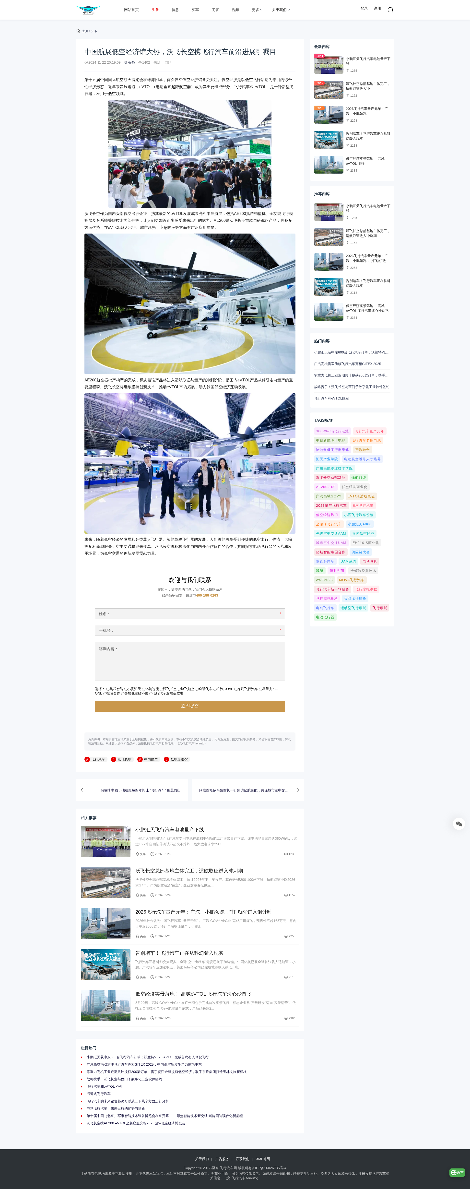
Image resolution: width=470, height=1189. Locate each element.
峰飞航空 (188, 689)
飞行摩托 (380, 608)
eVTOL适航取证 (361, 496)
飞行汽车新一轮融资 (332, 589)
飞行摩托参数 (366, 589)
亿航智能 (152, 689)
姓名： (105, 614)
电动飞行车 (325, 608)
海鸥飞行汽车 (247, 689)
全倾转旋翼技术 (363, 571)
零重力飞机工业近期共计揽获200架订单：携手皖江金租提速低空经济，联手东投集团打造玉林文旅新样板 (167, 1072)
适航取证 (359, 478)
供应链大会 (361, 552)
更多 (255, 10)
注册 (377, 8)
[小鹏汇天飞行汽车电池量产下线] (105, 841)
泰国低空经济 (363, 533)
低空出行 (131, 214)
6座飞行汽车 (363, 505)
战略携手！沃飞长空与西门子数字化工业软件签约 (124, 1079)
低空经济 (190, 80)
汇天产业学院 (327, 459)
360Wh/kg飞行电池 (332, 431)
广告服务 (222, 1159)
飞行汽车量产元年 (369, 431)
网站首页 (131, 10)
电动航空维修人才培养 (362, 459)
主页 (85, 31)
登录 (364, 8)
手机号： (107, 630)
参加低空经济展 (136, 693)
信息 (175, 10)
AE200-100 (326, 487)
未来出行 (190, 220)
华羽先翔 (336, 571)
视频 (235, 10)
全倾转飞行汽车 (329, 524)
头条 (155, 10)
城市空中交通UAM (331, 543)
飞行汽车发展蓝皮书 (168, 693)
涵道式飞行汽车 (99, 1094)
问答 (215, 10)
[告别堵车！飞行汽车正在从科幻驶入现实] (105, 964)
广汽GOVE (225, 689)
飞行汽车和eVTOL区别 (104, 1086)
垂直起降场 (325, 561)
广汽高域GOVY (328, 496)
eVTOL (145, 87)
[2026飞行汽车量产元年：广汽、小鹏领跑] (328, 115)
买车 (195, 10)
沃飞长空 (92, 214)
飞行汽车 (242, 87)
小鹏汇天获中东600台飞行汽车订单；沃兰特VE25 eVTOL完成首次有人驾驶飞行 (148, 1057)
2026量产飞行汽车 (331, 505)
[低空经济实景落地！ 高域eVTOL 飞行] (328, 165)
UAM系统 (348, 561)
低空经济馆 (179, 759)
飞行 (257, 80)
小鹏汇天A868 (360, 524)
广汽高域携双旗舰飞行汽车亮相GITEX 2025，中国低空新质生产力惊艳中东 (144, 1064)
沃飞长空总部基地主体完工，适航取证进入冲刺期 (189, 870)
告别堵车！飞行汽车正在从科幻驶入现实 (179, 953)
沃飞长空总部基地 (330, 478)
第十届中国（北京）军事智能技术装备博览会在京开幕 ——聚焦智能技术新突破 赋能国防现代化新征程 (165, 1116)
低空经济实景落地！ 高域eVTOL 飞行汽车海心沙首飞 (193, 994)
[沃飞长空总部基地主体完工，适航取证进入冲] (328, 90)
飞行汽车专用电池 (366, 440)
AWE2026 (324, 580)
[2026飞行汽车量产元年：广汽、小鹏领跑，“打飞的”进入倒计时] (105, 923)
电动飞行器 (325, 617)
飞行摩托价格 (327, 598)
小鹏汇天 (134, 689)
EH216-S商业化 (365, 543)
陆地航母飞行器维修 (332, 450)
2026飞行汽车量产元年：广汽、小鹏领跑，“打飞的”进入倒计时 (203, 912)
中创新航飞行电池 (330, 440)
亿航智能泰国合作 (330, 552)
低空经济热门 (327, 515)
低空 (225, 80)
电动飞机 (370, 561)
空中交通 (123, 546)
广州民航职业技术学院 (334, 468)
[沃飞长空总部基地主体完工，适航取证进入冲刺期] (105, 882)
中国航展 (151, 759)
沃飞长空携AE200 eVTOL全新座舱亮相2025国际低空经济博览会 (136, 1123)
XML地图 (263, 1159)
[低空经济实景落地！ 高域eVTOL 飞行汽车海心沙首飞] (105, 1005)
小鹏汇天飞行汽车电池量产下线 (169, 829)
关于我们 (279, 10)
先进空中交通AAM (331, 533)
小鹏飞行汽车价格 (359, 515)
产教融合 (362, 450)
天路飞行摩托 (355, 598)
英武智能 (116, 689)
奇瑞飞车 (205, 689)
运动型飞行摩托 (353, 608)
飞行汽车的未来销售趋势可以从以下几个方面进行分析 (128, 1101)
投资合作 (113, 693)
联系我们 (242, 1159)
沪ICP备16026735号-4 (269, 1168)
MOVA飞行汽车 (351, 580)
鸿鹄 (319, 571)
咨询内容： (108, 649)
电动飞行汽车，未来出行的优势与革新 (116, 1108)
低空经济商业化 (354, 487)
